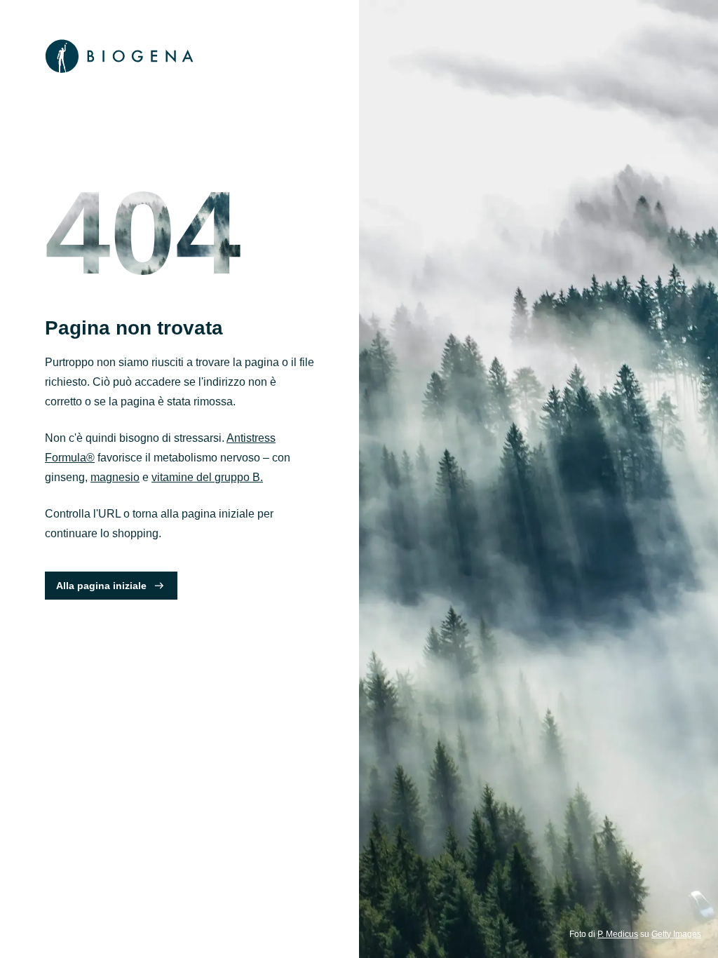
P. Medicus (617, 934)
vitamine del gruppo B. (207, 477)
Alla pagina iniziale (101, 585)
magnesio (115, 477)
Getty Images (676, 934)
